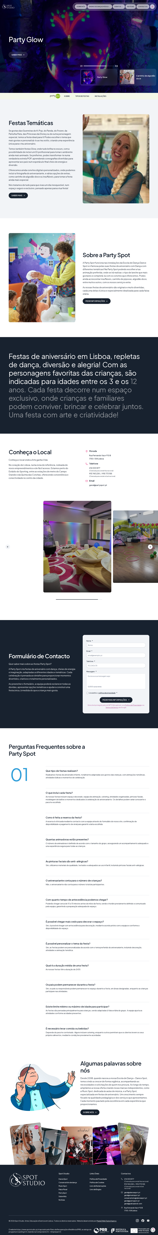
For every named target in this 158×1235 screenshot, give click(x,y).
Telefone (90, 661)
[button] (152, 6)
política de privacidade (106, 693)
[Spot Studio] (8, 6)
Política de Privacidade (133, 705)
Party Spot (63, 1193)
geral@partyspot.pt (98, 485)
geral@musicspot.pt (132, 1195)
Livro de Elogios (95, 1189)
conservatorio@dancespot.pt (135, 1198)
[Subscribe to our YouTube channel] (148, 1221)
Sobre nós (81, 6)
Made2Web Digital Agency (107, 1221)
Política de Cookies (97, 1182)
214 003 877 (94, 468)
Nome (89, 641)
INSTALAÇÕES (100, 96)
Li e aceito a (103, 693)
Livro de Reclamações (98, 1186)
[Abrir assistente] (153, 1230)
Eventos (118, 6)
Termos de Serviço (112, 707)
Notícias (130, 6)
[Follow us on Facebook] (142, 1220)
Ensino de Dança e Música (98, 6)
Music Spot (63, 1186)
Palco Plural (63, 1189)
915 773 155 (107, 473)
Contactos (142, 6)
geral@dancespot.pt (132, 1192)
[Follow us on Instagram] (137, 1220)
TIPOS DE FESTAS (82, 96)
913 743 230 (94, 473)
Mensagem (91, 671)
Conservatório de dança (68, 1182)
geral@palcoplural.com (133, 1203)
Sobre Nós (63, 1196)
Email (89, 651)
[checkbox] (87, 693)
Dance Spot (63, 1179)
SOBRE (67, 96)
